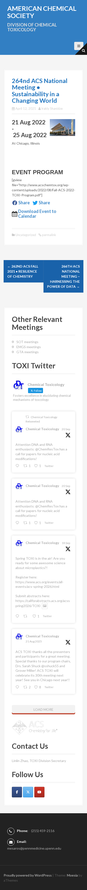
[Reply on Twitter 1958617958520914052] (18, 687)
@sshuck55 (50, 666)
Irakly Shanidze (52, 108)
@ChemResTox (47, 449)
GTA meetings (27, 352)
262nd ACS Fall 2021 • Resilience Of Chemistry (22, 271)
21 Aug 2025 (34, 641)
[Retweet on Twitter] (27, 417)
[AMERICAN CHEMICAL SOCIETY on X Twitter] (28, 792)
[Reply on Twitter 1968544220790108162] (18, 616)
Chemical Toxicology (42, 429)
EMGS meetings (28, 347)
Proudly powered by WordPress (28, 875)
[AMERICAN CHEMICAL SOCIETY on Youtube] (39, 792)
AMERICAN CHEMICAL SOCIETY (41, 11)
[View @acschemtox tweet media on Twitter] (45, 606)
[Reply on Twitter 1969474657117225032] (18, 466)
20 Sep (66, 429)
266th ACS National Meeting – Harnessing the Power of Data (63, 276)
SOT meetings (27, 342)
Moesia (72, 875)
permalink (48, 235)
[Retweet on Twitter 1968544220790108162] (26, 616)
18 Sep (66, 543)
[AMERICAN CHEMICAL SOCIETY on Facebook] (17, 792)
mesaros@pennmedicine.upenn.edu (34, 848)
